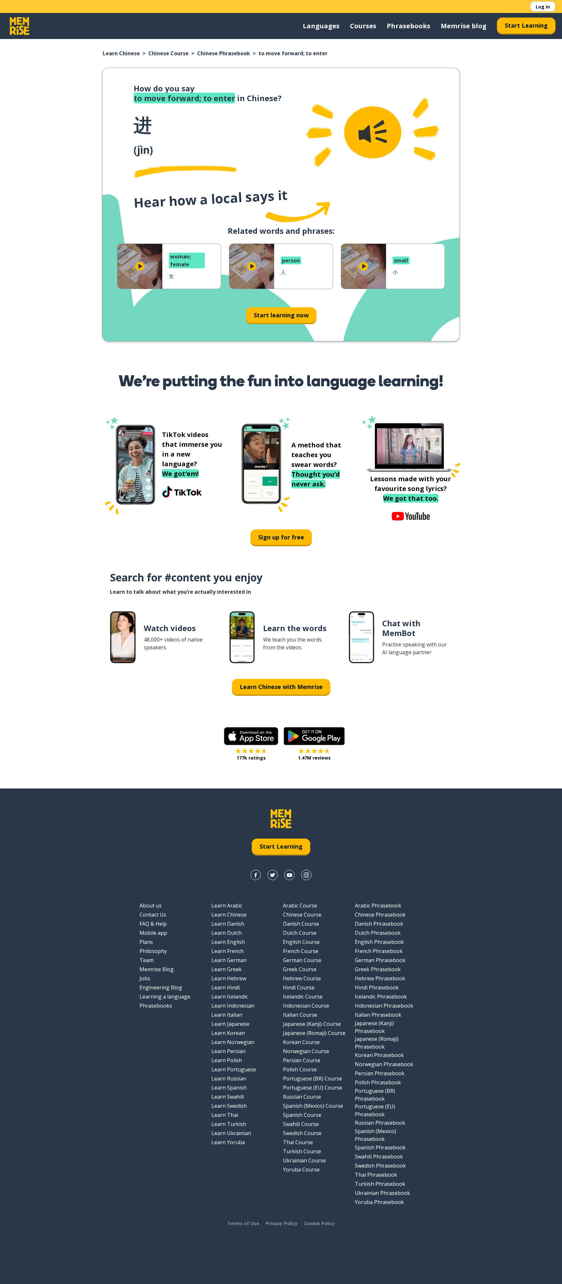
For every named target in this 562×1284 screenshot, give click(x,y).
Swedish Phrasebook (380, 1165)
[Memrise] (20, 26)
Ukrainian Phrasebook (382, 1193)
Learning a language (165, 996)
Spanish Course (302, 1115)
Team (147, 960)
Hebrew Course (302, 978)
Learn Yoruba (228, 1142)
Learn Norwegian (232, 1042)
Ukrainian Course (304, 1160)
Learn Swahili (227, 1096)
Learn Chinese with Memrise (281, 687)
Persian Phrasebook (380, 1073)
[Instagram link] (306, 875)
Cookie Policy (319, 1223)
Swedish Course (302, 1133)
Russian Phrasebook (380, 1122)
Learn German (229, 960)
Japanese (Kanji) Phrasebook (374, 1027)
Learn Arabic (226, 905)
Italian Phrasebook (378, 1014)
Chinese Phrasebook (223, 53)
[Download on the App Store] (251, 736)
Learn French (227, 951)
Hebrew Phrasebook (380, 978)
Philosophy (153, 951)
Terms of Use (243, 1223)
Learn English (228, 942)
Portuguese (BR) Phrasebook (375, 1094)
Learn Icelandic (229, 996)
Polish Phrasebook (378, 1082)
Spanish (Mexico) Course (313, 1105)
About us (151, 905)
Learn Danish (227, 923)
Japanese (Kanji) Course (312, 1023)
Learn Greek (226, 969)
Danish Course (301, 923)
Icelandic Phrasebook (381, 996)
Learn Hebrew (228, 978)
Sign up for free (281, 537)
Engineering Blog (161, 987)
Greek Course (299, 969)
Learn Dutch (226, 932)
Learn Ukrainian (231, 1133)
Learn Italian (226, 1014)
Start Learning (526, 25)
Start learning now (281, 315)
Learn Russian (228, 1078)
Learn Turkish (228, 1124)
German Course (302, 960)
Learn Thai (224, 1115)
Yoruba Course (301, 1169)
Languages (321, 25)
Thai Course (298, 1142)
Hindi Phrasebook (377, 987)
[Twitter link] (272, 875)
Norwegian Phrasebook (384, 1064)
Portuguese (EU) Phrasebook (375, 1110)
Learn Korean (228, 1033)
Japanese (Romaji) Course (314, 1033)
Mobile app (153, 932)
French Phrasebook (379, 951)
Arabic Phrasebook (378, 905)
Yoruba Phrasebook (379, 1202)
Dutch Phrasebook (378, 932)
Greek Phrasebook (378, 969)
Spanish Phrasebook (380, 1147)
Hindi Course (298, 987)
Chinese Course (168, 53)
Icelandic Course (303, 996)
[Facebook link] (255, 875)
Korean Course (301, 1042)
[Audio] (372, 132)
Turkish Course (302, 1151)
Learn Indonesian (232, 1005)
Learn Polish (226, 1060)
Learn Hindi (225, 987)
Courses (363, 25)
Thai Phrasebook (376, 1174)
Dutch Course (299, 932)
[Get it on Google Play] (314, 736)
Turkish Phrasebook (380, 1183)
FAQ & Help (153, 923)
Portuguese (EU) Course (312, 1087)
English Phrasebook (379, 942)
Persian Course (301, 1060)
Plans (146, 942)
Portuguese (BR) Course (312, 1078)
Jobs (145, 978)
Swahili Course (301, 1124)
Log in (543, 7)
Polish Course (300, 1069)
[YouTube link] (289, 875)
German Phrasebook (380, 960)
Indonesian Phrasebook (384, 1005)
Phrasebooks (408, 25)
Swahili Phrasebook (379, 1156)
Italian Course (300, 1014)
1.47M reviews (314, 758)
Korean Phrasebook (379, 1055)
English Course (301, 942)
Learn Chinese (121, 53)
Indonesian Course (306, 1005)
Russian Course (302, 1096)
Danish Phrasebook (379, 923)
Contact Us (153, 914)
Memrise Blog (157, 969)
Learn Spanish (229, 1087)
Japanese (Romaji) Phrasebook (376, 1042)
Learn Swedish (229, 1105)
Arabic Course (300, 905)
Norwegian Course (306, 1051)
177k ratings (251, 758)
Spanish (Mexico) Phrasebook (375, 1135)
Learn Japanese (230, 1023)
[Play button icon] (139, 266)
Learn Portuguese (233, 1069)
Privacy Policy (282, 1223)
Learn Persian (228, 1051)
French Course (300, 951)
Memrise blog (464, 25)
